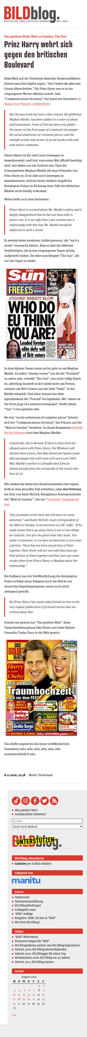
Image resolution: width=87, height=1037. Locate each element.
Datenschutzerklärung (29, 901)
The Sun (60, 36)
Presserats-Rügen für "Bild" (32, 941)
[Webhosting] (26, 882)
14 (33, 994)
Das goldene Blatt (17, 36)
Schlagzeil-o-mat (25, 910)
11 (19, 994)
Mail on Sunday (42, 36)
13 (29, 994)
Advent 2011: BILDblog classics (34, 962)
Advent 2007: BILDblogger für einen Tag (40, 954)
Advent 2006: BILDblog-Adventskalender (41, 949)
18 (19, 999)
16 (43, 994)
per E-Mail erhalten (33, 864)
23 (43, 999)
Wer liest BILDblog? (27, 922)
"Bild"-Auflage (24, 914)
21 (34, 999)
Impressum (22, 897)
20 (28, 999)
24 (14, 1003)
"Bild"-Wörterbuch (26, 937)
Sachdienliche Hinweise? (30, 814)
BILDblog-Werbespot (28, 905)
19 (24, 999)
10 (14, 994)
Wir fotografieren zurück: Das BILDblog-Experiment (47, 945)
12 (24, 994)
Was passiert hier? (26, 810)
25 (19, 1003)
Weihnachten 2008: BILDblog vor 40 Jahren (42, 958)
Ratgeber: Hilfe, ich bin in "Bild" (35, 918)
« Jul (14, 1015)
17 (14, 999)
